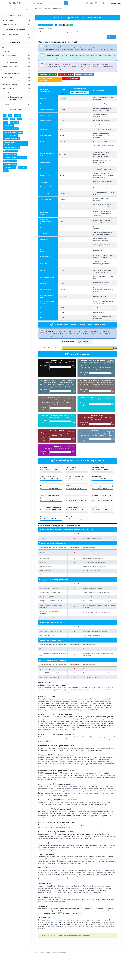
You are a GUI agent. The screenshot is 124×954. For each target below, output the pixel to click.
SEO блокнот (6, 48)
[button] (113, 3)
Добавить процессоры (48, 74)
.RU (15, 3)
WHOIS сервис (6, 77)
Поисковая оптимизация (13, 132)
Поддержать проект (8, 24)
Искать (111, 37)
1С (5, 115)
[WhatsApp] (69, 25)
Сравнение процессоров (10, 38)
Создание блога (10, 164)
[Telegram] (61, 25)
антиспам (22, 167)
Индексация (8, 125)
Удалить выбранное (71, 78)
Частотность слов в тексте (10, 70)
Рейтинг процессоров (9, 34)
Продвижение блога (11, 139)
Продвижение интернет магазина (13, 143)
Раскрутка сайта (10, 161)
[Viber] (67, 25)
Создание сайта (10, 167)
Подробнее (63, 98)
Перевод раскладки (8, 92)
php (19, 119)
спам (6, 171)
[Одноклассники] (59, 25)
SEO (5, 122)
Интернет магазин (11, 129)
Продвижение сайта (11, 148)
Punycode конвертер (9, 84)
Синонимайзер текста (9, 66)
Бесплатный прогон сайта (10, 81)
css (10, 115)
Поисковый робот (10, 135)
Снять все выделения (84, 74)
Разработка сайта (10, 151)
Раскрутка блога (10, 154)
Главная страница (7, 20)
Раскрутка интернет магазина (15, 157)
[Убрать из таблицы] (67, 87)
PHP (12, 119)
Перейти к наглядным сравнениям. (87, 58)
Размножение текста (9, 62)
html (5, 119)
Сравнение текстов (8, 55)
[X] (64, 25)
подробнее (71, 361)
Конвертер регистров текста (11, 59)
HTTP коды (5, 104)
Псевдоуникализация (9, 88)
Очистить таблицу (66, 74)
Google (17, 115)
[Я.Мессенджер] (72, 25)
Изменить (63, 93)
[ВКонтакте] (56, 25)
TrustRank (14, 122)
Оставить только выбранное (46, 79)
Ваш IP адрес (6, 51)
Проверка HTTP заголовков (11, 73)
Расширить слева (46, 25)
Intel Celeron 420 (63, 89)
